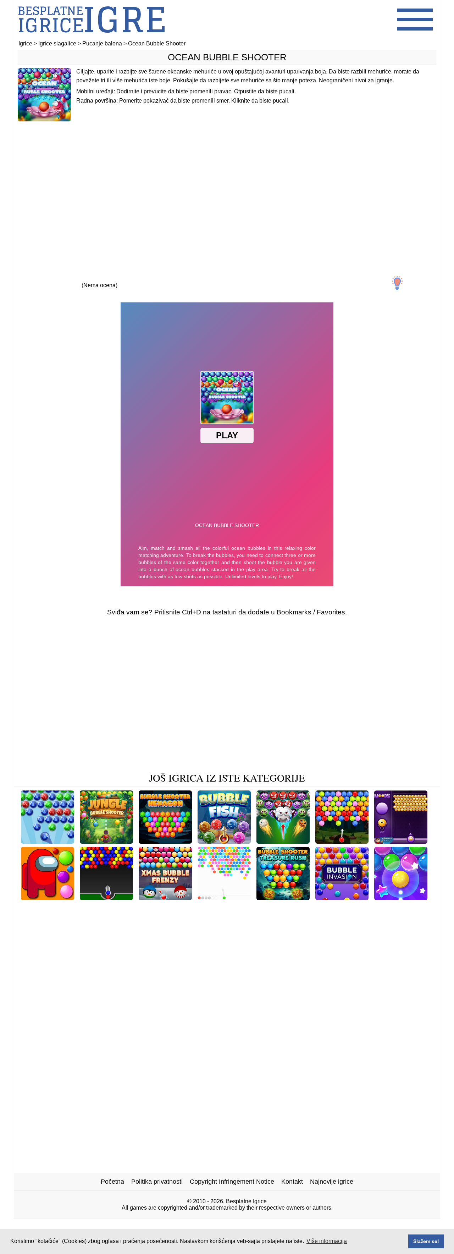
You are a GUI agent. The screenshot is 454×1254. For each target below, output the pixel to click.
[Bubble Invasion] (342, 897)
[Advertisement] (227, 183)
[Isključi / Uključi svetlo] (397, 283)
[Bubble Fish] (224, 841)
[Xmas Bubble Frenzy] (165, 897)
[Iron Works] (217, 908)
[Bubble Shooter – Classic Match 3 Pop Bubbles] (353, 908)
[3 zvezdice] (99, 279)
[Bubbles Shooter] (47, 841)
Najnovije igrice (331, 1181)
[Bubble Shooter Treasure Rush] (283, 897)
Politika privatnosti (157, 1181)
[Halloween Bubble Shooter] (283, 841)
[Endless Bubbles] (51, 908)
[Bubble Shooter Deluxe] (342, 841)
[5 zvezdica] (164, 279)
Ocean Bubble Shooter (227, 57)
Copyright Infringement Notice (232, 1181)
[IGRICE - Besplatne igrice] (91, 37)
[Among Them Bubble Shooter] (47, 897)
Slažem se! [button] (426, 1241)
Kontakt (292, 1181)
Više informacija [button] (326, 1241)
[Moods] (400, 841)
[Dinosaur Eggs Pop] (226, 930)
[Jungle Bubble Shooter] (106, 841)
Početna (112, 1181)
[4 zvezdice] (132, 279)
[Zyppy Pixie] (243, 919)
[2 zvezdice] (66, 279)
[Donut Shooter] (119, 919)
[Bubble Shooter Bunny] (386, 919)
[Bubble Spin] (282, 930)
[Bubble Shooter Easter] (182, 919)
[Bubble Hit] (260, 908)
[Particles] (224, 897)
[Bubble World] (168, 930)
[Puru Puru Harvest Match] (306, 919)
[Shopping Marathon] (59, 919)
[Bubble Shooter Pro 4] (400, 897)
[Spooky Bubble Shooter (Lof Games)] (138, 908)
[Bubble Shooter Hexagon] (165, 841)
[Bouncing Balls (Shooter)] (106, 897)
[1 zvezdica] (34, 279)
